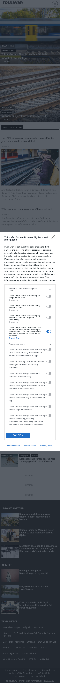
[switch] (48, 296)
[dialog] (30, 341)
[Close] (54, 237)
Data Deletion (13, 445)
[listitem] (30, 290)
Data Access (30, 445)
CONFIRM (18, 435)
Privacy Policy (46, 445)
